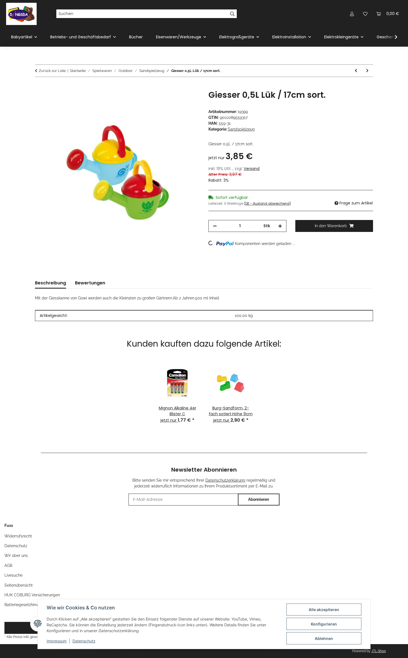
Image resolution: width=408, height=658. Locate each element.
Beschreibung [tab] (50, 283)
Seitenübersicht (18, 585)
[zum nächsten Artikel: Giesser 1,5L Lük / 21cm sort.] (367, 71)
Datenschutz (83, 641)
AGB (8, 565)
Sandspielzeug (241, 129)
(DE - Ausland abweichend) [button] (267, 203)
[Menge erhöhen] (280, 226)
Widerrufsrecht (18, 536)
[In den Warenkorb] (39, 87)
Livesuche (13, 575)
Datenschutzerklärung (225, 480)
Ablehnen (324, 638)
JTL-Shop (378, 651)
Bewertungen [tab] (90, 283)
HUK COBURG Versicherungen (32, 595)
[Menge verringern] (215, 226)
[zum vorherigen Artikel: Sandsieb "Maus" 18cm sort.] (356, 71)
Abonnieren (258, 499)
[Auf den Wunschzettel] (188, 100)
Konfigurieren (324, 624)
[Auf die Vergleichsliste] (173, 100)
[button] (352, 13)
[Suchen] (232, 14)
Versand (252, 168)
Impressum (57, 641)
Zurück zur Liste (52, 71)
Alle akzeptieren (324, 609)
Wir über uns (16, 555)
